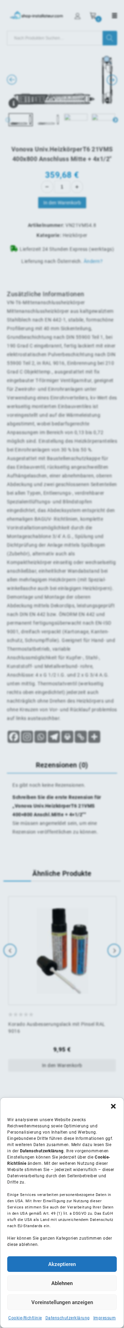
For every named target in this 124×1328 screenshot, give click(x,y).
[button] (113, 1106)
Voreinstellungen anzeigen (62, 1302)
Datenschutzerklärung (67, 1318)
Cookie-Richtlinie (25, 1318)
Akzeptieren (62, 1264)
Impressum (104, 1318)
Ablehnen (62, 1283)
